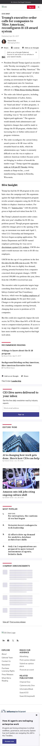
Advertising (24, 656)
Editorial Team (7, 657)
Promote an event (27, 670)
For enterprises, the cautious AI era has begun (23, 517)
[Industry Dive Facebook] (8, 640)
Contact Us (6, 661)
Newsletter (6, 665)
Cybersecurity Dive (27, 685)
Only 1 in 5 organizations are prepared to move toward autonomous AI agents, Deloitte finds (22, 550)
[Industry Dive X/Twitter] (13, 640)
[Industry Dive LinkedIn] (3, 640)
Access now (9, 741)
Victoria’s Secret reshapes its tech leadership (22, 526)
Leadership (16, 381)
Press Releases (7, 674)
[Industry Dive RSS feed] (17, 640)
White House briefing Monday (26, 89)
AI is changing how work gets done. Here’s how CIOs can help (21, 456)
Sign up (31, 7)
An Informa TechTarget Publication (21, 2)
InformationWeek (26, 689)
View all (6, 622)
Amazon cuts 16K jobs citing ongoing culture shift (19, 493)
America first (17, 207)
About (4, 654)
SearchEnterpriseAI (27, 696)
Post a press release (18, 622)
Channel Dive (25, 682)
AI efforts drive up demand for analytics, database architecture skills (21, 537)
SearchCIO (24, 692)
